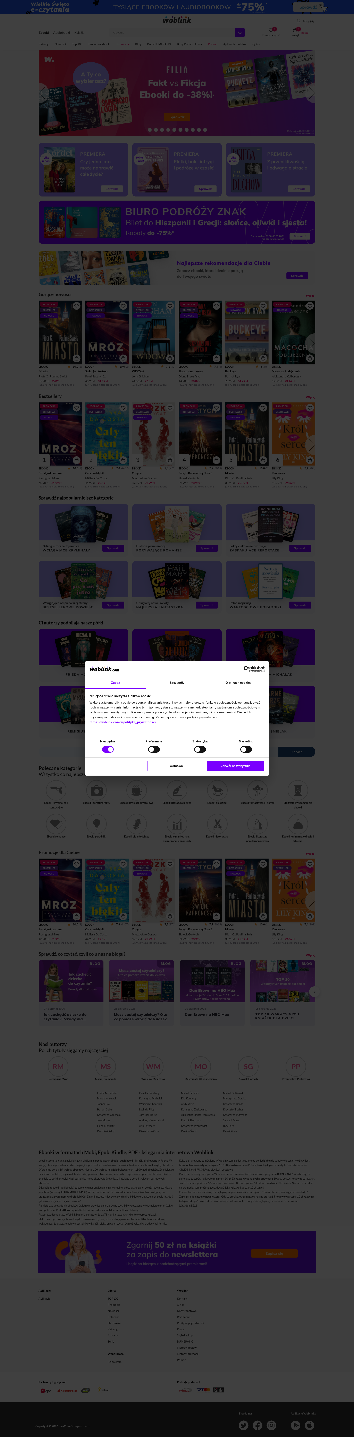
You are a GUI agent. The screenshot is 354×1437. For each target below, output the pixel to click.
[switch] (154, 749)
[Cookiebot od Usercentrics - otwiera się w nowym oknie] (247, 669)
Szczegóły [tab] (177, 682)
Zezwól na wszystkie (235, 766)
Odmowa (176, 766)
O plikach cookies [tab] (238, 682)
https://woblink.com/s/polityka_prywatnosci (123, 722)
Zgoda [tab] (115, 682)
